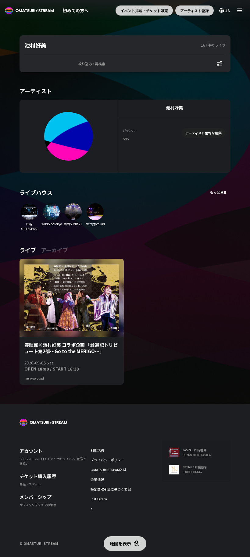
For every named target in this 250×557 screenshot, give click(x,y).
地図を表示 (120, 544)
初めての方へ (75, 10)
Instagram (99, 498)
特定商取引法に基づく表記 (111, 489)
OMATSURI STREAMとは (109, 469)
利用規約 (97, 450)
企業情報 (97, 479)
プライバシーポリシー (107, 459)
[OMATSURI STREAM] (29, 10)
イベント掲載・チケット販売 (144, 10)
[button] (111, 45)
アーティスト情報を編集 (203, 132)
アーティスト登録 (194, 10)
